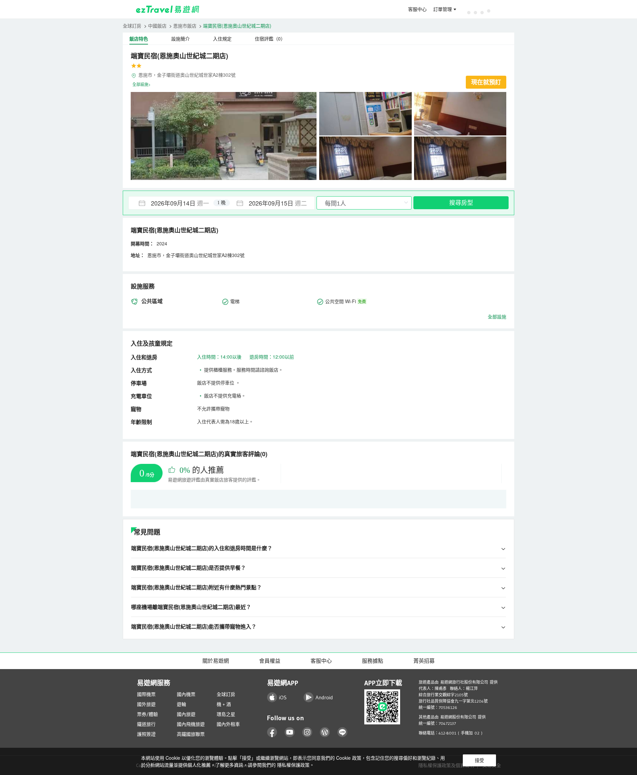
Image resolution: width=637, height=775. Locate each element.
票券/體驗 (147, 714)
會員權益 (269, 660)
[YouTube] (290, 732)
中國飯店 (157, 25)
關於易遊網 (215, 660)
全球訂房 (132, 25)
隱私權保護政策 (293, 764)
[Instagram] (307, 732)
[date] (175, 203)
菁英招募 (424, 660)
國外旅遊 (146, 704)
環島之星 (226, 714)
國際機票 (146, 694)
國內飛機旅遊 (191, 724)
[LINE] (342, 732)
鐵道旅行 (146, 724)
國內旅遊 (186, 714)
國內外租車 (228, 724)
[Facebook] (272, 732)
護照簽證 (146, 734)
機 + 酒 (224, 704)
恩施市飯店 (184, 25)
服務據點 (372, 660)
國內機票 (186, 694)
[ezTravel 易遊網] (167, 9)
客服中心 (417, 9)
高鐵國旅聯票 (191, 734)
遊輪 (181, 704)
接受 (479, 760)
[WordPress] (325, 732)
